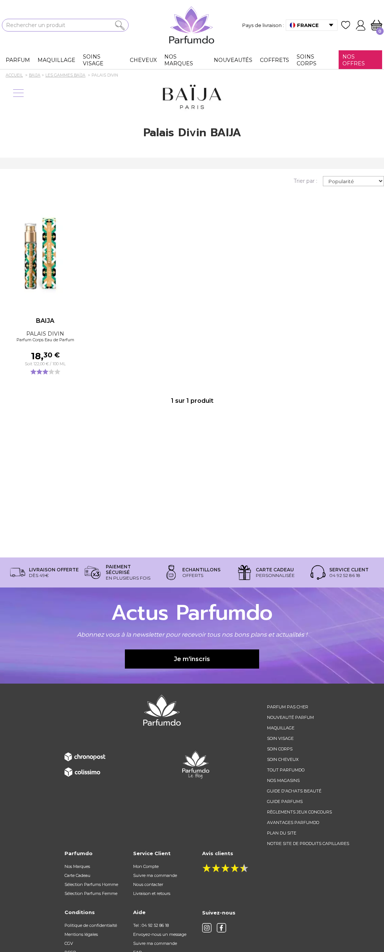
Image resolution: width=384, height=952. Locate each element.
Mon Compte (146, 866)
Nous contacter (148, 884)
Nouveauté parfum (290, 717)
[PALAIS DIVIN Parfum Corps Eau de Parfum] (45, 251)
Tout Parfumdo (285, 770)
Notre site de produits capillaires (308, 843)
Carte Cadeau (77, 875)
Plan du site (281, 833)
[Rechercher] (119, 25)
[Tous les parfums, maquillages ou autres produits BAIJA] (192, 97)
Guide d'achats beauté (294, 791)
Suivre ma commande (155, 875)
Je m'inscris (192, 659)
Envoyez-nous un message (159, 934)
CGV (68, 943)
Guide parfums (285, 801)
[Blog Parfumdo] (195, 764)
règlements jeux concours (299, 812)
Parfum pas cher (287, 706)
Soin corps (279, 749)
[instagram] (207, 927)
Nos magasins (283, 780)
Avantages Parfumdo (293, 822)
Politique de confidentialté (90, 925)
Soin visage (280, 738)
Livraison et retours (151, 893)
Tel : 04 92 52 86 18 (151, 925)
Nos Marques (77, 866)
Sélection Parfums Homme (91, 884)
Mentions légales (81, 934)
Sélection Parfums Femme (90, 893)
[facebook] (221, 927)
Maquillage (280, 728)
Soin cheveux (282, 759)
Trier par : (305, 181)
